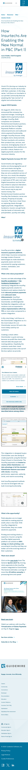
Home (3, 15)
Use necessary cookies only (14, 401)
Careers (3, 683)
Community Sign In (6, 727)
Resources (10, 15)
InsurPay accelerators (9, 281)
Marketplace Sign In (6, 733)
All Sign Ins (6, 724)
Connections (4, 690)
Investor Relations (5, 702)
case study (14, 560)
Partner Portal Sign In (6, 736)
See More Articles (7, 637)
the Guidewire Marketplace (11, 282)
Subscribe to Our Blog (8, 642)
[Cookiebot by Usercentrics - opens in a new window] (16, 367)
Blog (16, 15)
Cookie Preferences (7, 759)
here (17, 629)
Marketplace (4, 708)
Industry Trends (5, 18)
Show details (19, 386)
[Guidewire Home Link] (13, 666)
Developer (4, 693)
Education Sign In (5, 730)
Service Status (4, 714)
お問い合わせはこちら (23, 3)
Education (3, 699)
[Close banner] (25, 367)
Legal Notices (5, 755)
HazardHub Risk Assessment (8, 711)
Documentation (5, 696)
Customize (13, 396)
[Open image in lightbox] (14, 234)
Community (4, 687)
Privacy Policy (5, 751)
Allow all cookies (14, 391)
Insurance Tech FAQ (6, 705)
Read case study (7, 619)
